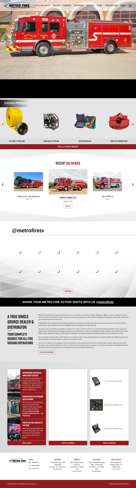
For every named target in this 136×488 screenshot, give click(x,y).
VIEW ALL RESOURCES (109, 443)
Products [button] (67, 5)
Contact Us (35, 468)
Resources (79, 5)
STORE (99, 5)
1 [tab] (133, 40)
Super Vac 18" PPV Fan (51, 141)
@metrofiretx (35, 465)
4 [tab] (133, 47)
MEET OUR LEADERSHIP (47, 352)
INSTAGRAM (68, 291)
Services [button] (90, 5)
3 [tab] (133, 44)
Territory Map (111, 5)
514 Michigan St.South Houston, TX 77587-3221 (116, 465)
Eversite (126, 484)
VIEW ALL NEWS (26, 443)
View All (68, 206)
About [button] (123, 5)
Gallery (56, 5)
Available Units (42, 5)
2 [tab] (133, 42)
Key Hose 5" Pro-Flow (17, 141)
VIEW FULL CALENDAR (68, 443)
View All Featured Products (68, 146)
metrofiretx (35, 462)
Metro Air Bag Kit (85, 141)
